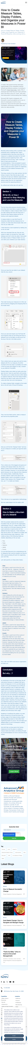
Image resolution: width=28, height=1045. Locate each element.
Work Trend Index (12, 90)
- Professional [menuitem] (18, 1002)
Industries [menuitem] (17, 996)
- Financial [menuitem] (17, 1000)
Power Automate (17, 958)
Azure (9, 849)
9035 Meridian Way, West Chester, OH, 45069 (14, 991)
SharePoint (5, 958)
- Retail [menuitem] (16, 1006)
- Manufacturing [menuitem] (18, 1004)
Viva (4, 962)
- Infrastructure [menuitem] (4, 1004)
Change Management (7, 894)
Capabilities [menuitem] (4, 996)
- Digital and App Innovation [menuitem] (7, 1006)
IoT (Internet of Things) (17, 855)
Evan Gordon (11, 43)
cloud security (18, 852)
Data (24, 852)
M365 (3, 858)
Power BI (14, 849)
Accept (14, 1035)
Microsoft (4, 855)
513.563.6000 (7, 987)
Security (3, 849)
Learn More (14, 771)
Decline (14, 1039)
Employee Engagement (17, 894)
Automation (10, 958)
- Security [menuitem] (3, 1002)
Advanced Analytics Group (7, 852)
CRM (9, 855)
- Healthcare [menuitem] (17, 998)
